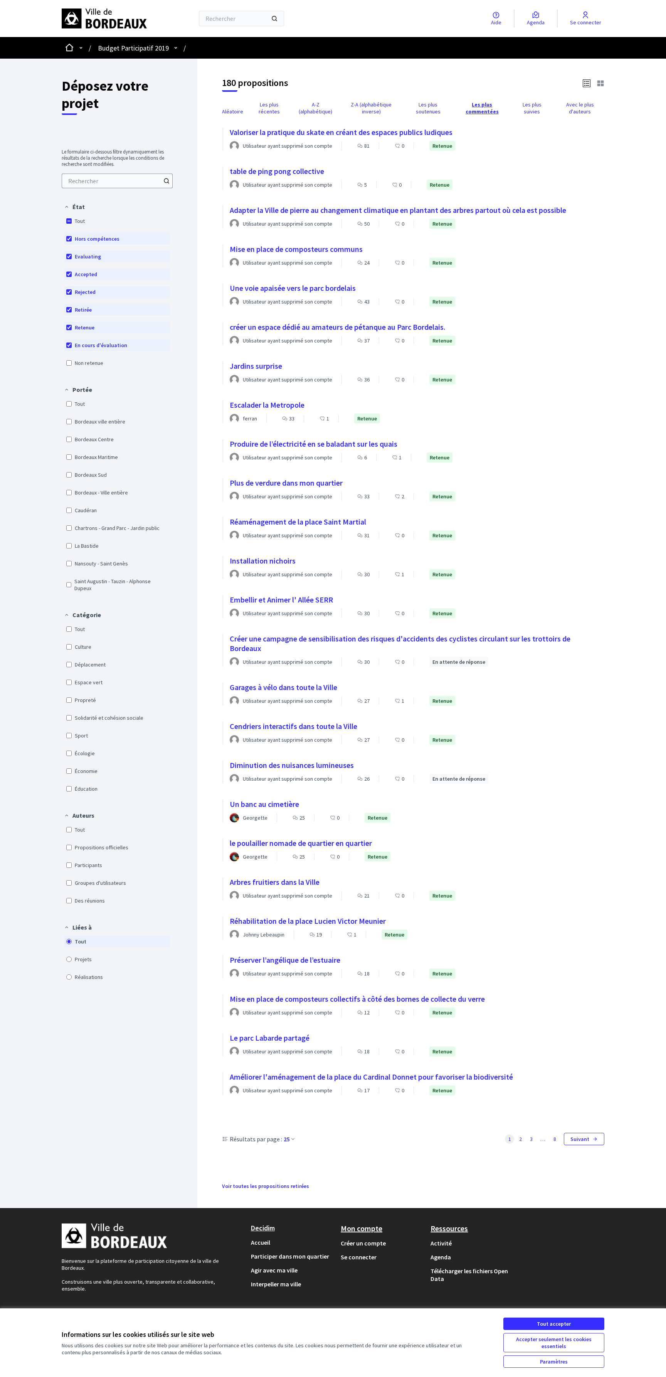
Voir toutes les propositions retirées (265, 1186)
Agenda (441, 1257)
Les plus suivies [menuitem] (532, 108)
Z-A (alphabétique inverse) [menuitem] (371, 108)
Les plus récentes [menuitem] (269, 108)
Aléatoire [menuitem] (232, 111)
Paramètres (554, 1361)
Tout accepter (554, 1323)
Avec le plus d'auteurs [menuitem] (580, 108)
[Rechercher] (274, 18)
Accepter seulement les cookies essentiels (554, 1343)
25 (287, 1139)
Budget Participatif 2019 (133, 48)
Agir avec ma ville (274, 1270)
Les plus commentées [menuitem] (482, 108)
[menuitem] (117, 181)
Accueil (260, 1242)
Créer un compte (363, 1243)
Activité (441, 1243)
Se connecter (359, 1257)
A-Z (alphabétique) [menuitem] (315, 108)
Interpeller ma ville (276, 1284)
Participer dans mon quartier (290, 1256)
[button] (74, 207)
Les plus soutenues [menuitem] (428, 108)
